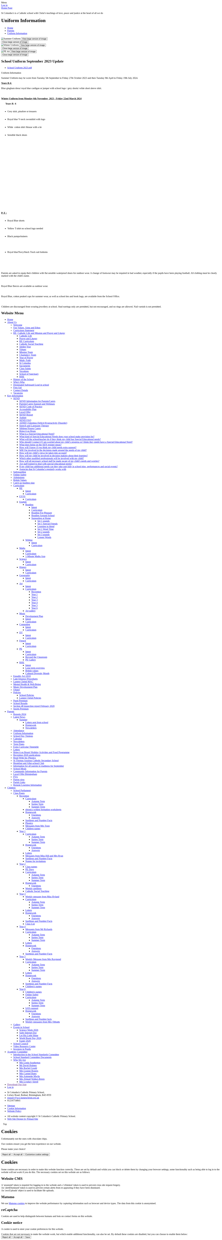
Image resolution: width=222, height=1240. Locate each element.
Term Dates (18, 744)
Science (23, 559)
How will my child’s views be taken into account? (43, 453)
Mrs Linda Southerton (29, 1062)
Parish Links (19, 782)
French (22, 640)
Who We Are (19, 1060)
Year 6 (34, 608)
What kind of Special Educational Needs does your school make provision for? (56, 436)
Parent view (19, 779)
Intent (28, 491)
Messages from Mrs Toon (37, 826)
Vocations (24, 371)
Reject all (6, 1154)
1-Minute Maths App (35, 556)
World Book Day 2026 (30, 1038)
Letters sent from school (36, 722)
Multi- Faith (25, 360)
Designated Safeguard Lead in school (31, 385)
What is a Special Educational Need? (37, 434)
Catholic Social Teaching (31, 344)
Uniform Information (17, 33)
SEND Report (26, 414)
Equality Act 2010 (22, 676)
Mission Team (26, 352)
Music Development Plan (25, 687)
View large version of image (34, 39)
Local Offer (25, 412)
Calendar (17, 738)
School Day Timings (23, 736)
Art (21, 583)
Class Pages (19, 793)
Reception (36, 591)
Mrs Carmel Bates (28, 1073)
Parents (10, 30)
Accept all (18, 1154)
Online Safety (19, 474)
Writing (28, 540)
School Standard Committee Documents (32, 1057)
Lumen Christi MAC (23, 681)
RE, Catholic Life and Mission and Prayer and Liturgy (39, 333)
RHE (21, 376)
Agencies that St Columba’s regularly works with (42, 469)
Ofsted (16, 689)
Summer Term (38, 806)
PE (20, 649)
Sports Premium (21, 708)
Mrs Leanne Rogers (28, 1071)
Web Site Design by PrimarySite (22, 1119)
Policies (17, 692)
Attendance (18, 730)
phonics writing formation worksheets (43, 809)
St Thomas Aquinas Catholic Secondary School (36, 760)
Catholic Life (25, 336)
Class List (30, 924)
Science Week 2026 (28, 1030)
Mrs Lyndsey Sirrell (28, 1081)
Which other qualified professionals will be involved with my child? (51, 458)
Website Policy (14, 1111)
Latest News (19, 717)
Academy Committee (17, 1051)
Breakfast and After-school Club (28, 763)
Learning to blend (45, 526)
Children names (32, 828)
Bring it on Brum (27, 431)
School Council (20, 1043)
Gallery (16, 1024)
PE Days (29, 869)
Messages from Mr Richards (38, 929)
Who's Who (19, 382)
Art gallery (30, 610)
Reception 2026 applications (26, 755)
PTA (15, 777)
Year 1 (34, 594)
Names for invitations (35, 861)
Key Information (15, 395)
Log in (4, 5)
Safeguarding (19, 472)
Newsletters (31, 728)
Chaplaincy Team (27, 355)
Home (10, 28)
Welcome (17, 325)
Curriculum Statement (23, 330)
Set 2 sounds (43, 532)
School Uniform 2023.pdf (19, 67)
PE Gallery (30, 659)
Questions (36, 815)
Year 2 (34, 597)
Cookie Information (16, 1108)
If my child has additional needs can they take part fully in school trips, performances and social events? (68, 466)
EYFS (22, 496)
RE (21, 488)
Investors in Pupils (22, 1049)
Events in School (21, 1027)
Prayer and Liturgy (28, 338)
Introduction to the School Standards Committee (36, 1054)
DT (21, 632)
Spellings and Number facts (38, 1019)
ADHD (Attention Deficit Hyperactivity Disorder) (43, 423)
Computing (24, 624)
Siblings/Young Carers (30, 428)
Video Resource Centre (24, 1046)
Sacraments (24, 365)
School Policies (26, 695)
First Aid (17, 387)
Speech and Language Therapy (34, 425)
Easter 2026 (25, 1041)
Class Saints (25, 368)
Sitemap (11, 1105)
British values (31, 670)
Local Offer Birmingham (25, 774)
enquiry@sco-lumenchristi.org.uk (23, 1097)
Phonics (29, 823)
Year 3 (34, 600)
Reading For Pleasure (41, 512)
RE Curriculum (26, 341)
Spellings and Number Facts (38, 820)
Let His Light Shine (28, 1035)
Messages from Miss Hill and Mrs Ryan (44, 855)
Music (22, 613)
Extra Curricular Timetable (26, 747)
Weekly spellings (33, 888)
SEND (16, 398)
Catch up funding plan (24, 483)
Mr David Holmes (28, 1065)
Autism (22, 417)
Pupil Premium (20, 700)
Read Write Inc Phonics (24, 757)
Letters (16, 749)
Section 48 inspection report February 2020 (34, 706)
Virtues (22, 349)
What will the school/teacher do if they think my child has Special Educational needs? (60, 439)
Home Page (6, 8)
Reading (29, 504)
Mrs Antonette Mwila (29, 1076)
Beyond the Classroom (36, 657)
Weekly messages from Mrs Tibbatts (42, 1022)
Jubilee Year (25, 346)
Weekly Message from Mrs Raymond (43, 959)
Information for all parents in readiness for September (38, 766)
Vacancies (18, 393)
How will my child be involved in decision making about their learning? (53, 455)
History (22, 567)
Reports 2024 (19, 714)
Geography (24, 575)
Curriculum (18, 485)
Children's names (33, 986)
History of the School (23, 379)
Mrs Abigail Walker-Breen (32, 1079)
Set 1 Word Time (45, 529)
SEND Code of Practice (30, 406)
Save (27, 1237)
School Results (20, 703)
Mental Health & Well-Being (27, 684)
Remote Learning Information (27, 785)
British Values (20, 480)
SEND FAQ (25, 420)
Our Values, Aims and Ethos (26, 327)
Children (11, 787)
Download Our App (16, 1084)
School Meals (19, 768)
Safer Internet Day (28, 1032)
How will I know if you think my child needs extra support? (47, 447)
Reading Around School (43, 515)
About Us (12, 322)
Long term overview (35, 668)
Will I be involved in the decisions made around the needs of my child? (53, 450)
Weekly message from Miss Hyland (42, 896)
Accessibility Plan (27, 409)
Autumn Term (38, 801)
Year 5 (34, 605)
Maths (22, 548)
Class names (31, 866)
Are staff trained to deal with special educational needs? (45, 463)
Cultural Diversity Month (37, 673)
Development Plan (34, 616)
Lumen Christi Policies (30, 698)
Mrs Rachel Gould (28, 1068)
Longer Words (44, 537)
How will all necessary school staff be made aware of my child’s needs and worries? (59, 461)
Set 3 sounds (43, 534)
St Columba (25, 363)
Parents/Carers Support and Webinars (37, 404)
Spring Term (37, 804)
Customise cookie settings (37, 1154)
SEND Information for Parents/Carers (37, 401)
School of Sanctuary (29, 374)
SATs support (31, 1008)
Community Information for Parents (30, 771)
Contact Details (20, 390)
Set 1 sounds (43, 521)
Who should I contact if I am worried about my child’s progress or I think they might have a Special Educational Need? (76, 442)
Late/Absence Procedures (25, 679)
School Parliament (22, 790)
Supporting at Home (41, 518)
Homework (30, 725)
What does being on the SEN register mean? (40, 444)
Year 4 (34, 602)
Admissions (18, 477)
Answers (35, 817)
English (23, 502)
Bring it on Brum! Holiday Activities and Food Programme (41, 752)
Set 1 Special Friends (47, 523)
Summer (23, 719)
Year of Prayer (26, 357)
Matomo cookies (17, 1203)
